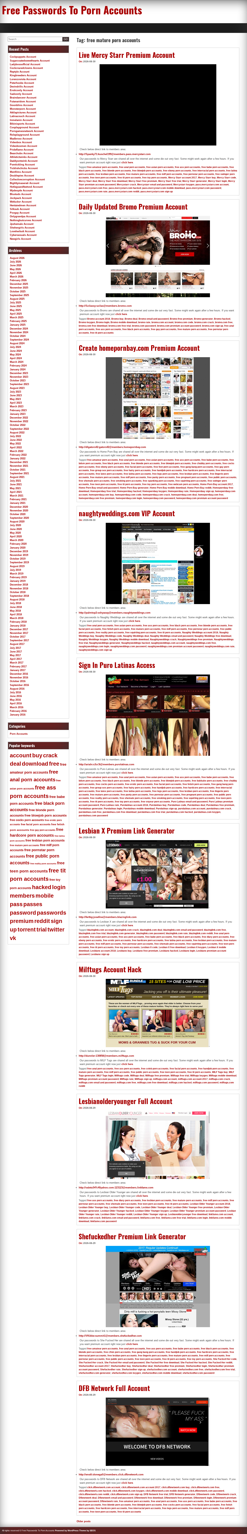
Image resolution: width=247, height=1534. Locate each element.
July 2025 (15, 302)
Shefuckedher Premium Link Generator (132, 1236)
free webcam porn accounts (183, 484)
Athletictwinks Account (23, 157)
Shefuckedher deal (142, 1366)
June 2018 (16, 607)
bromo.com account (162, 322)
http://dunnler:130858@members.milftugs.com (106, 1055)
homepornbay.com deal (184, 494)
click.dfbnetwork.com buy (176, 1487)
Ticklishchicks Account (24, 168)
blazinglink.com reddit (201, 933)
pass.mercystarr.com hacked (125, 188)
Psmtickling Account (22, 164)
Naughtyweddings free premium (195, 639)
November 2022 (19, 421)
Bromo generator (203, 319)
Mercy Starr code (226, 177)
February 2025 (18, 321)
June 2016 (16, 696)
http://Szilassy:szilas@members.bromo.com (105, 305)
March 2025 (16, 317)
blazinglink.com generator (121, 933)
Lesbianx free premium (145, 950)
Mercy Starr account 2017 (182, 177)
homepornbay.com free (210, 494)
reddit (42, 921)
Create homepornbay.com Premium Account (139, 348)
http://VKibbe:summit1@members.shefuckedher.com (110, 1335)
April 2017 (16, 658)
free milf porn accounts (169, 174)
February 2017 (18, 666)
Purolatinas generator (91, 808)
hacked (41, 887)
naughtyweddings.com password (128, 646)
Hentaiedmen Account (23, 205)
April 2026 (16, 272)
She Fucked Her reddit (220, 1362)
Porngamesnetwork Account (27, 131)
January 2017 (17, 670)
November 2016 (19, 677)
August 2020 (17, 521)
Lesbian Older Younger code (124, 1207)
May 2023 (15, 399)
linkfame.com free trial (173, 1217)
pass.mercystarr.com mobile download (163, 188)
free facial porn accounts (138, 467)
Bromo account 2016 (98, 319)
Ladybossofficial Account (25, 64)
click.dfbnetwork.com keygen (128, 1490)
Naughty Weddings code (108, 636)
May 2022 (15, 443)
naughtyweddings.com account (168, 643)
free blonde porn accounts (116, 170)
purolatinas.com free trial (151, 812)
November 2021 (19, 465)
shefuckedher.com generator (95, 1373)
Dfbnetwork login (203, 1497)
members (22, 896)
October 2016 (17, 681)
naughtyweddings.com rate (219, 646)
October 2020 (17, 514)
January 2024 (17, 369)
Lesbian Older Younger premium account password (198, 1211)
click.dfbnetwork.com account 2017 (140, 1487)
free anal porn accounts (132, 167)
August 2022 (17, 432)
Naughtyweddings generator (104, 643)
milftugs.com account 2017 (193, 1079)
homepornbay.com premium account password (202, 498)
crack (50, 755)
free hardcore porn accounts (199, 470)
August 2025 (17, 298)
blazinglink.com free (215, 930)
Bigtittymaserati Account (24, 183)
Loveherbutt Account (22, 231)
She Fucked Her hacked (193, 1362)
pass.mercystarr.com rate (93, 191)
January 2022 (17, 458)
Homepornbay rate (178, 491)
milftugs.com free (126, 1082)
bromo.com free (224, 322)
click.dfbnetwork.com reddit (94, 1494)
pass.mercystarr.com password (203, 188)
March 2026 (16, 276)
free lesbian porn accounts (110, 174)
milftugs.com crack (219, 1079)
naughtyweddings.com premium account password (176, 646)
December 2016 (19, 673)
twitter (55, 929)
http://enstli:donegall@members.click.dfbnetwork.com (111, 1474)
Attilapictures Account (23, 112)
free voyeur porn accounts (155, 801)
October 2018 (17, 592)
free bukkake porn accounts (207, 780)
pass (16, 904)
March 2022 (16, 451)
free (54, 764)
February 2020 (18, 543)
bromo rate (144, 322)
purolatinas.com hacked (179, 812)
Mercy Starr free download (112, 181)
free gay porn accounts (163, 329)
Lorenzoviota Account (23, 79)
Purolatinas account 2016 (134, 805)
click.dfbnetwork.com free (205, 1487)
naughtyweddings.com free (201, 643)
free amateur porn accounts (102, 167)
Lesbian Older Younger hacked (117, 1211)
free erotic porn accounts (139, 784)
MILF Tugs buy (220, 1072)
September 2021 (19, 473)
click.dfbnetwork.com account (103, 1487)
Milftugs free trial (180, 1075)
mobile (45, 896)
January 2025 (17, 324)
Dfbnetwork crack (226, 1494)
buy (37, 755)
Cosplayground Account (24, 127)
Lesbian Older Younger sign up (150, 1214)
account (20, 755)
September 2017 (19, 640)
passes (32, 904)
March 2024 (16, 361)
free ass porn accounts (187, 167)
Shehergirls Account (22, 227)
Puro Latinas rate (109, 805)
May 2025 (15, 310)
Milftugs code (121, 1075)
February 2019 (18, 577)
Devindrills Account (21, 86)
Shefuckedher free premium (169, 1366)
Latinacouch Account (22, 116)
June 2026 (16, 265)
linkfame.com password (103, 1221)
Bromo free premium (181, 319)
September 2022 (19, 428)
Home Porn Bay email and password (99, 487)
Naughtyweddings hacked (135, 643)
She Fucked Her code (225, 1359)
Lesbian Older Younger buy (93, 1207)
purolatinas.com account (191, 808)
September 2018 (19, 595)
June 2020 (16, 529)
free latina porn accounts (137, 474)
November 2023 (19, 376)
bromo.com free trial (119, 325)
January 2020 (17, 547)
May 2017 (15, 655)
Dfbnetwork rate (109, 1501)
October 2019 (17, 558)
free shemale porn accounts (94, 480)
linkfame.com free (150, 1217)
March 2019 (16, 573)
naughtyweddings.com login (94, 646)
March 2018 (16, 618)
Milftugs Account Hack (110, 969)
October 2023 (17, 380)
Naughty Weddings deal (136, 636)
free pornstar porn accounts (198, 174)
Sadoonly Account (21, 93)
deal (15, 764)
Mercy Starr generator (194, 181)
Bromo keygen (87, 322)
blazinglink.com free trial (92, 933)
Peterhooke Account (22, 82)
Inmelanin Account (21, 120)
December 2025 (19, 283)
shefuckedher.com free (190, 1369)
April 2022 (16, 447)
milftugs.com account (165, 1079)
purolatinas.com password (93, 815)
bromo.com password (144, 325)
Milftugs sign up (143, 1079)
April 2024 (16, 358)
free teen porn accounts (103, 177)
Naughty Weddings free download (213, 636)
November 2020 (19, 510)
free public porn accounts (222, 477)
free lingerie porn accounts (152, 1355)
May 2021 (15, 488)
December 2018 (19, 584)
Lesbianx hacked (168, 950)
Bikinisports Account (22, 123)
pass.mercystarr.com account (212, 184)
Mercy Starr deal (88, 181)
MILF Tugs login (104, 1075)
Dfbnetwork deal (88, 1497)
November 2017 (19, 633)
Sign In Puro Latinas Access (117, 665)
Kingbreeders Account (23, 75)
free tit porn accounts (129, 177)
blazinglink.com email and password (183, 930)
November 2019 (19, 555)
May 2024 (15, 354)
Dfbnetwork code (205, 1494)
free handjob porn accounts (167, 470)
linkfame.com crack (90, 1217)
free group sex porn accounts (106, 470)
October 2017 (17, 636)
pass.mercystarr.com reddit (124, 191)
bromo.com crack (204, 322)
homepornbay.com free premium (97, 498)
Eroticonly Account (21, 90)
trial (41, 929)
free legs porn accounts (165, 474)
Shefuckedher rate (110, 1369)
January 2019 (17, 581)
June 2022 (16, 439)
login (59, 887)
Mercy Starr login (217, 181)
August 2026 (17, 258)
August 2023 (17, 388)
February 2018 (18, 621)
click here (127, 162)
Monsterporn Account (23, 108)
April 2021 (16, 492)
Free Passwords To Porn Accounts (72, 9)
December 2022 (19, 417)
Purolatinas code (177, 805)
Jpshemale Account (21, 224)
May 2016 (15, 699)
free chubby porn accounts (206, 463)
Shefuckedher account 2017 (94, 1366)
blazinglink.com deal (151, 930)
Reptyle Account (19, 71)
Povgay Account (19, 212)
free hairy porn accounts (137, 470)
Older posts (84, 1521)
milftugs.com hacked (180, 1082)
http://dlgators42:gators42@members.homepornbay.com (112, 447)
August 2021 (17, 477)
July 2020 (15, 525)
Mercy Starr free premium (143, 181)
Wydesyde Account (21, 190)
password (23, 913)
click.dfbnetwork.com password (206, 1490)
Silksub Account (20, 209)
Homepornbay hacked (129, 491)
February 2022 (18, 454)
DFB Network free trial (156, 1494)
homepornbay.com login (129, 498)
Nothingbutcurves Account (26, 220)
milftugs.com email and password (97, 1082)
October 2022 (17, 425)
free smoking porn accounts (126, 480)
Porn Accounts (19, 733)
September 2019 (19, 562)
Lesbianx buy (124, 950)
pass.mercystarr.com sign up (156, 191)
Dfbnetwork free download (148, 1497)
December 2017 (19, 629)
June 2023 (16, 395)
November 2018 (19, 588)
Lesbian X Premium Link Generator (127, 830)
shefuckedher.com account (162, 1369)
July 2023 (15, 391)
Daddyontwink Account (23, 160)
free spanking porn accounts (158, 480)
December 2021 (19, 462)
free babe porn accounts (214, 167)
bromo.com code (184, 322)
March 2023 (16, 406)
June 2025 (16, 306)
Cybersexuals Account (23, 235)
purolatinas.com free (90, 812)
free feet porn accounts (166, 467)
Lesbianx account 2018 (103, 950)
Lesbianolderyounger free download (187, 1214)
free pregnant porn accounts (191, 477)
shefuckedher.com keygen (126, 1373)
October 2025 (17, 291)
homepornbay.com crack (156, 494)
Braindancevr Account (23, 97)
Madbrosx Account (21, 138)
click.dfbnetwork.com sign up (126, 1494)
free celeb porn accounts (154, 1068)
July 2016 (15, 692)
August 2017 (17, 644)
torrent (27, 929)
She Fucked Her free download (162, 1362)
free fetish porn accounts (116, 629)
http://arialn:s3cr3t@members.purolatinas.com (106, 764)
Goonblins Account (21, 105)
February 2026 (18, 280)
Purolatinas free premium (220, 805)
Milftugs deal (137, 1075)
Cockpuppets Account (23, 56)
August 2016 (17, 688)
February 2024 (18, 365)
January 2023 (17, 414)
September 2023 (19, 384)
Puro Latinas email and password (189, 801)
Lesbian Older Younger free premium (193, 1207)
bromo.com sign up (212, 325)
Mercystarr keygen (183, 184)
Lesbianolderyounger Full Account (125, 1101)
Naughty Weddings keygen (93, 639)
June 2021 (16, 484)
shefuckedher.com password (198, 1373)
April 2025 (16, 313)
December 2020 (19, 506)
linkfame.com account (221, 1214)
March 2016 (16, 707)
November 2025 (19, 287)
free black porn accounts (136, 329)
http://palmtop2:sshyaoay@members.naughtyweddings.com (115, 612)
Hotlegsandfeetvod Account (26, 186)
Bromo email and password (154, 319)
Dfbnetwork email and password (115, 1497)
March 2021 (16, 495)
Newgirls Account (20, 238)
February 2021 (18, 499)
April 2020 (16, 536)
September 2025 (19, 295)
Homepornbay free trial (103, 491)
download (35, 764)
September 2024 (19, 339)
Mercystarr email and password (154, 184)
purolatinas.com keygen (207, 812)
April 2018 (16, 614)
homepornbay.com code (128, 494)
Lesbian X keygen (196, 947)
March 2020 (16, 540)
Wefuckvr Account (20, 201)
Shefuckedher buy (121, 1366)
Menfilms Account (20, 171)
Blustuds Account (20, 194)
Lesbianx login (187, 950)
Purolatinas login (113, 808)
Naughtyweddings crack (163, 639)
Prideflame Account (21, 149)
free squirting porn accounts (190, 480)
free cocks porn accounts (110, 784)
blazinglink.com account (100, 930)
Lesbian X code (149, 947)
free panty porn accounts (161, 477)
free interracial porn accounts (208, 170)
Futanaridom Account (23, 101)
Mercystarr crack (126, 184)
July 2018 (15, 603)
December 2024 (19, 328)
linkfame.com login (197, 1217)
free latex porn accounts (109, 474)
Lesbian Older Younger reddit (116, 1214)
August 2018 (17, 599)
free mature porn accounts (141, 174)
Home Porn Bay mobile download (168, 487)
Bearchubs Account (21, 153)
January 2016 (17, 714)
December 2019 (19, 551)
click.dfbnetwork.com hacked (95, 1490)
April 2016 (16, 703)
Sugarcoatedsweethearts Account (30, 60)
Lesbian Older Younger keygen (152, 1211)
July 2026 (15, 261)
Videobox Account (21, 142)
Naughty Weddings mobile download (129, 639)
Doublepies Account (22, 175)
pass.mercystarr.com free (93, 188)
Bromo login (102, 322)
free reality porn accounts (110, 632)
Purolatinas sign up (166, 808)
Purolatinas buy (158, 805)
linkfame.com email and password (120, 1217)
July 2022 (15, 436)
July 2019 (15, 569)
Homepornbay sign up (202, 491)
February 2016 (18, 711)
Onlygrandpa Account (23, 216)
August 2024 (17, 343)
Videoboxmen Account (23, 146)
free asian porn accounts (160, 167)
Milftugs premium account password (99, 1079)
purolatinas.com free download (119, 812)
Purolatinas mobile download (139, 808)
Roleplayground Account (25, 134)
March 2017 (16, 662)
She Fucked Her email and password (124, 1362)
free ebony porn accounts (177, 170)
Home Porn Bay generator (134, 487)
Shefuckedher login (196, 1366)
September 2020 (19, 517)
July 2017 (15, 647)
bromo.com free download (93, 325)
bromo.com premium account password (179, 325)
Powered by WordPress (67, 1530)
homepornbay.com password (159, 498)
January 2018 (17, 625)
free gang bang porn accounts (196, 467)
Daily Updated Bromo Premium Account (133, 206)
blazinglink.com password (150, 933)
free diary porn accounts (215, 937)
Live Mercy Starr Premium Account (127, 55)
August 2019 (17, 566)
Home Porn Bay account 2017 (216, 484)
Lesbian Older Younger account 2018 (210, 1204)
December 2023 (19, 373)
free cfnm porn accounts (117, 1352)
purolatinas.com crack (218, 808)
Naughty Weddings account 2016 (200, 632)
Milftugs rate (127, 1079)
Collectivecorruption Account (27, 179)
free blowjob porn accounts (147, 170)
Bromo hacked (222, 319)
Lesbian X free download (172, 947)
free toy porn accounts (154, 177)
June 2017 (16, 651)
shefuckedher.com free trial (220, 1369)
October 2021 (17, 469)
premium (22, 921)
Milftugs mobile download (222, 1075)
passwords (51, 913)
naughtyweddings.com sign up (95, 650)
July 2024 (15, 347)
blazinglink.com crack (127, 930)
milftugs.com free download (152, 1082)
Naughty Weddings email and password (171, 636)
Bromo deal (131, 319)
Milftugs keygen (199, 1075)
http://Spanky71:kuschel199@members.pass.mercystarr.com (115, 154)
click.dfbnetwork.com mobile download (166, 1490)
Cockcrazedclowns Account (26, 68)
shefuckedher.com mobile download (161, 1373)
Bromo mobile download (124, 322)
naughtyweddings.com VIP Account (127, 513)
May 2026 (15, 269)
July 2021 (15, 480)
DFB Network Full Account (114, 1388)
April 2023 (16, 402)
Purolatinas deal (196, 805)
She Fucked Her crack (91, 1362)
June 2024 (16, 350)
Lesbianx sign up (100, 954)
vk (13, 938)
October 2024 (17, 336)
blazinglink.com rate (177, 933)
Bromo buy (117, 319)
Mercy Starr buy (207, 177)
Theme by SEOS (87, 1530)
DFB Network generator (182, 1494)
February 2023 (18, 410)
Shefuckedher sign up (134, 1369)
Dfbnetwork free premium (178, 1497)
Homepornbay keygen (154, 491)
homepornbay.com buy (101, 494)
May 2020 (15, 532)
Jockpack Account (21, 198)
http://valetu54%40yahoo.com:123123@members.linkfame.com (116, 1187)
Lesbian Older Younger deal (156, 1207)
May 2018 (15, 610)
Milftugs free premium (157, 1075)
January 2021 (17, 503)
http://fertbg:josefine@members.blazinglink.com (108, 917)
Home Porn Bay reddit (199, 487)
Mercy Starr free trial (169, 181)
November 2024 (19, 332)
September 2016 (19, 685)
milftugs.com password (205, 1082)
